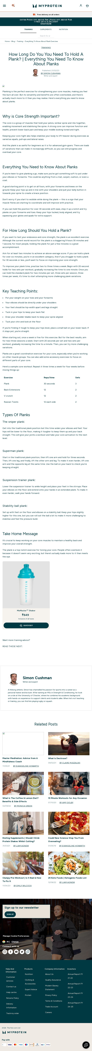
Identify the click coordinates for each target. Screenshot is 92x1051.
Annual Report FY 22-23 (75, 986)
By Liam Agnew (21, 846)
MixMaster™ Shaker (26, 611)
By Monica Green (23, 806)
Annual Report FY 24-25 (75, 1005)
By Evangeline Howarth (26, 766)
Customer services (10, 979)
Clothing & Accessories (30, 982)
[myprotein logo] (47, 5)
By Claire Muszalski (70, 763)
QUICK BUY (28, 625)
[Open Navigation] (4, 5)
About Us (49, 974)
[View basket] (87, 5)
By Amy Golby (66, 803)
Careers (48, 1012)
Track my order (12, 1013)
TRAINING (46, 48)
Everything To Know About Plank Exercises (41, 41)
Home (7, 41)
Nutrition (63, 29)
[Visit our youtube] (16, 951)
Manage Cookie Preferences (16, 936)
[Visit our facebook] (10, 951)
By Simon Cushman (50, 73)
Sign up (10, 914)
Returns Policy (12, 998)
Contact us (11, 987)
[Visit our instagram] (4, 951)
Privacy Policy (51, 995)
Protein (28, 995)
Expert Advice (31, 989)
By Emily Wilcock (23, 886)
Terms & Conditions (53, 1001)
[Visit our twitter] (22, 951)
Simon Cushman (37, 678)
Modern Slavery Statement (51, 987)
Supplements (46, 29)
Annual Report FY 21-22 (75, 976)
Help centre (11, 992)
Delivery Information (11, 1006)
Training (28, 29)
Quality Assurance (53, 980)
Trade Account (51, 1007)
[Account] (81, 5)
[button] (86, 1045)
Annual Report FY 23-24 (75, 995)
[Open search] (13, 5)
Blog (13, 41)
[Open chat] (27, 951)
